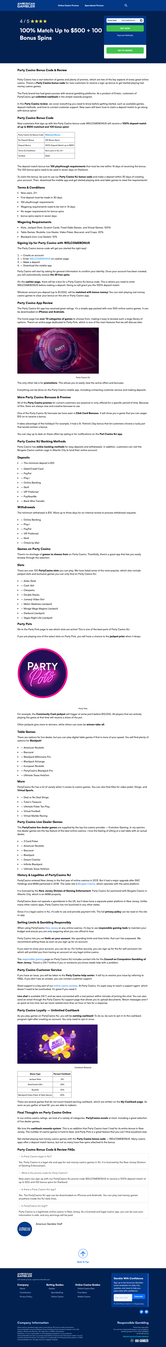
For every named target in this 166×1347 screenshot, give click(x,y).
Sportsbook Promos (94, 5)
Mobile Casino (84, 1296)
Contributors (25, 1292)
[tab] (83, 1161)
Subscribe (139, 1296)
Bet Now (125, 28)
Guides (52, 1288)
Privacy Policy (26, 1296)
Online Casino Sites (86, 1288)
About (22, 1288)
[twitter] (141, 1312)
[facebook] (146, 1312)
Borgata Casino (86, 883)
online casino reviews (65, 985)
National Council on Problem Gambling (136, 1336)
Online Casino (57, 1296)
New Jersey (51, 927)
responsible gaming (33, 959)
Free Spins (82, 1292)
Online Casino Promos (68, 5)
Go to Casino (125, 50)
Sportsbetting (57, 1292)
